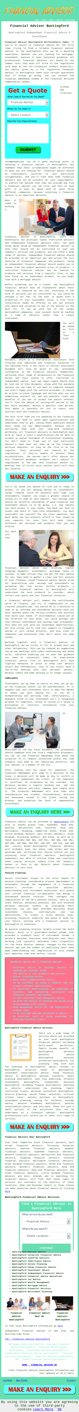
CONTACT (59, 20)
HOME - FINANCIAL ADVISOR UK (39, 1365)
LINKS (44, 20)
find (14, 1142)
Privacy (71, 1380)
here (7, 1191)
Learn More (43, 1409)
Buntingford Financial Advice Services (32, 1197)
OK (60, 1409)
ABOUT (51, 20)
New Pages (22, 1380)
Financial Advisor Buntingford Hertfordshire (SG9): (37, 42)
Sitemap (7, 1380)
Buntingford (61, 822)
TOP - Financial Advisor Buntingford (27, 1339)
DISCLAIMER (70, 20)
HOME (37, 20)
